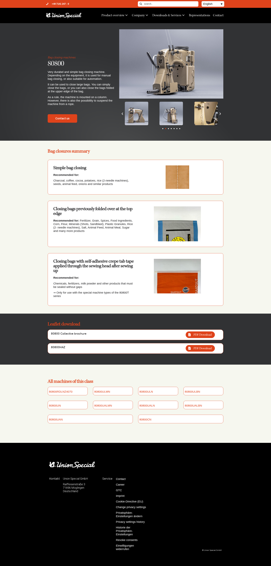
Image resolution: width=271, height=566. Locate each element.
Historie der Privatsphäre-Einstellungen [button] (124, 531)
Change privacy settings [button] (131, 507)
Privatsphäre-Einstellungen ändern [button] (129, 514)
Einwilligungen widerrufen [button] (125, 547)
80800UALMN (103, 405)
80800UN (55, 405)
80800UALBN (193, 405)
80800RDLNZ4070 (60, 391)
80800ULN (146, 391)
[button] (213, 4)
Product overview (112, 15)
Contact (218, 15)
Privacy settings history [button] (130, 521)
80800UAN (56, 419)
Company (138, 15)
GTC (119, 490)
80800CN (145, 419)
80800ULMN (102, 391)
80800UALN (147, 405)
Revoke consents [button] (127, 540)
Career (120, 484)
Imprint (120, 495)
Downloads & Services (166, 15)
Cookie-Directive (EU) (129, 501)
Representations (199, 15)
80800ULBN (192, 391)
